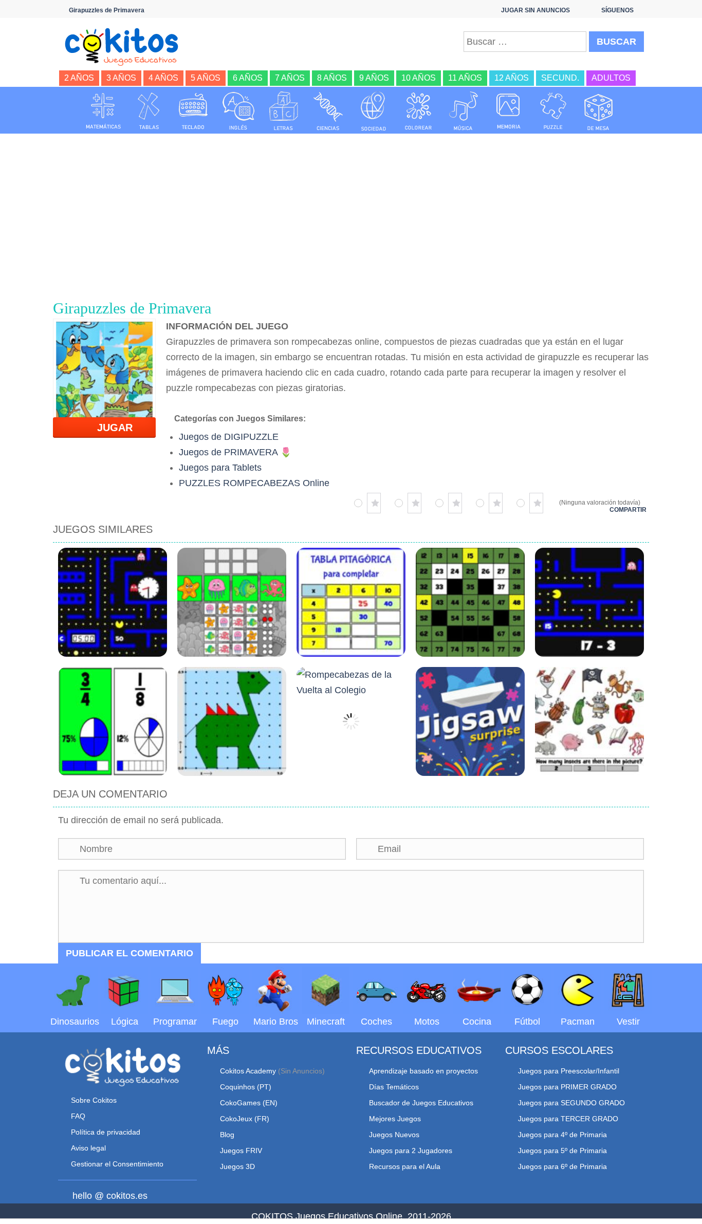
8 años (332, 77)
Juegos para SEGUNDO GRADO (571, 1103)
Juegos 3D (237, 1166)
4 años (163, 77)
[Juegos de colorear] (418, 111)
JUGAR (109, 427)
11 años (465, 77)
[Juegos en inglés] (238, 111)
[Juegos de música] (463, 111)
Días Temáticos (394, 1087)
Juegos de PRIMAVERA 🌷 (235, 452)
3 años (121, 77)
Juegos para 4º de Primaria (562, 1134)
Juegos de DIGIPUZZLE (229, 437)
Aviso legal (88, 1148)
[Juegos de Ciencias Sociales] (374, 111)
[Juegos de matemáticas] (103, 111)
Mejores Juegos (395, 1119)
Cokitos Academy (248, 1071)
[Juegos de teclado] (193, 111)
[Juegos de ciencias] (328, 111)
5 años (205, 77)
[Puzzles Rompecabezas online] (553, 111)
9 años (374, 77)
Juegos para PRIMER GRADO (567, 1087)
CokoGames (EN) (249, 1103)
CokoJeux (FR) (244, 1119)
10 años (418, 77)
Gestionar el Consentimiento (117, 1164)
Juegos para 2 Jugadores (410, 1150)
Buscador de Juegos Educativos (421, 1103)
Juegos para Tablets (220, 467)
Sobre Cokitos (94, 1100)
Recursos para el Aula (404, 1166)
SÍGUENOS (617, 10)
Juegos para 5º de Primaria (562, 1150)
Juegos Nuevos (394, 1134)
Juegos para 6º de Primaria (562, 1166)
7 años (290, 77)
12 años (511, 77)
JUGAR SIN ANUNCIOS (535, 10)
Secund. (560, 77)
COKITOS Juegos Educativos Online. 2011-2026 (351, 1216)
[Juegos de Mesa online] (599, 111)
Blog (227, 1134)
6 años (248, 77)
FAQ (78, 1116)
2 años (79, 77)
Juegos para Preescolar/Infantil (568, 1071)
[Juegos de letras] (284, 111)
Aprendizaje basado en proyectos (423, 1071)
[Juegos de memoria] (509, 111)
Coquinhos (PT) (245, 1087)
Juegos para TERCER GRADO (568, 1119)
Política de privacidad (105, 1132)
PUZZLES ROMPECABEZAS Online (254, 483)
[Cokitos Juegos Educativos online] (126, 46)
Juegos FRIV (241, 1150)
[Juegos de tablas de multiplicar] (148, 111)
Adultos (611, 77)
